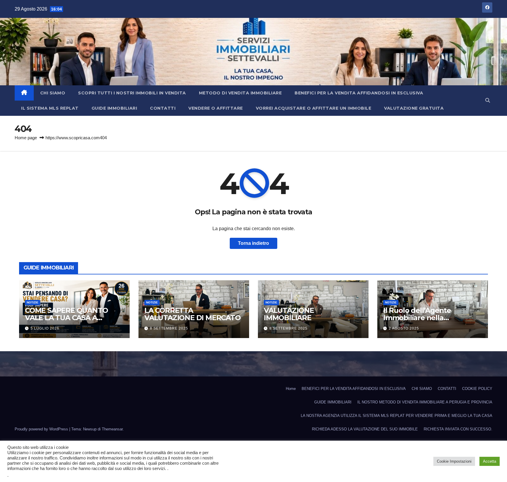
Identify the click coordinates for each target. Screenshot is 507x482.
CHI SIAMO (52, 93)
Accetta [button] (489, 461)
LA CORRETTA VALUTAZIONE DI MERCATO (192, 314)
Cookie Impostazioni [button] (454, 461)
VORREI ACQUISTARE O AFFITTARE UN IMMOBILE (313, 108)
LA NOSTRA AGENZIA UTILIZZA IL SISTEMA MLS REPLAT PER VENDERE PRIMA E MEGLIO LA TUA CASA (396, 415)
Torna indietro (253, 243)
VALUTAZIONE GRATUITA (414, 108)
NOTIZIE (32, 302)
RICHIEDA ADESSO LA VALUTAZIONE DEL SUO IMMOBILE (365, 429)
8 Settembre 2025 (169, 328)
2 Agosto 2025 (404, 328)
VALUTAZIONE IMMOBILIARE (289, 314)
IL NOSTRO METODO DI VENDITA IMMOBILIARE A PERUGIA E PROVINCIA (424, 402)
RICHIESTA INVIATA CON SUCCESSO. (458, 429)
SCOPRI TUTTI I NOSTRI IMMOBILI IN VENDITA (132, 93)
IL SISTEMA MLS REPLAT (50, 108)
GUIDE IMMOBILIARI (114, 108)
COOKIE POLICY (477, 388)
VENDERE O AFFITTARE (215, 108)
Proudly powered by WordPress (42, 429)
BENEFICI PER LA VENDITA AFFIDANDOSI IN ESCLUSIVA (359, 93)
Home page (26, 137)
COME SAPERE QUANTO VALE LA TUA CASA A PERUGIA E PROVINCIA (66, 317)
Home (291, 388)
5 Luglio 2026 (45, 328)
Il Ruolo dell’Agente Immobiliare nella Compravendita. (417, 317)
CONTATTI (162, 108)
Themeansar (112, 429)
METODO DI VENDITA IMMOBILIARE (240, 93)
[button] (487, 100)
